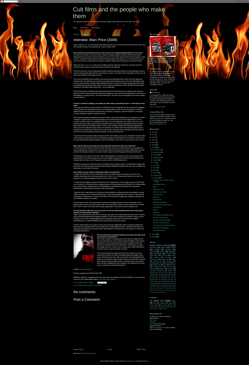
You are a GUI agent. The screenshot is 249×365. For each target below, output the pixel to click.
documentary (154, 259)
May (155, 167)
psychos (153, 252)
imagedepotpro (130, 361)
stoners (172, 290)
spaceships (157, 253)
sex (174, 263)
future (174, 259)
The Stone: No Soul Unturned (162, 205)
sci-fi (160, 287)
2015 (153, 147)
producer (91, 285)
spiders (159, 274)
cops (160, 263)
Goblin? (155, 210)
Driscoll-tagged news (158, 327)
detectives (152, 274)
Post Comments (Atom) (89, 353)
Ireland (153, 308)
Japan (173, 301)
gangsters (172, 252)
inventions (171, 288)
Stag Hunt (156, 212)
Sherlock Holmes (171, 276)
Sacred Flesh (157, 199)
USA (162, 301)
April (155, 170)
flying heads (170, 285)
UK (151, 301)
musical (169, 266)
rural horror (153, 287)
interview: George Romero (161, 222)
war (165, 265)
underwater (160, 292)
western (166, 274)
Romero (114, 176)
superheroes (156, 265)
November (156, 152)
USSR (158, 308)
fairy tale (170, 277)
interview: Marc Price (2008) (161, 220)
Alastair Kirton (88, 65)
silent (151, 276)
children (156, 257)
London (163, 283)
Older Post (141, 349)
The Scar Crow (157, 194)
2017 (153, 142)
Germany (164, 305)
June (155, 165)
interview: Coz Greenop (160, 217)
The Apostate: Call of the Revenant (164, 225)
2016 (153, 145)
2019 (153, 140)
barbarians (155, 277)
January (156, 178)
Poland (163, 308)
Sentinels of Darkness (160, 202)
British (80, 285)
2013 (153, 237)
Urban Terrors (84, 28)
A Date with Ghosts (159, 230)
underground (153, 292)
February (156, 175)
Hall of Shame (96, 28)
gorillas (170, 270)
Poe (163, 272)
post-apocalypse (169, 281)
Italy (154, 303)
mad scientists (162, 279)
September (157, 157)
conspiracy (170, 272)
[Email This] (98, 283)
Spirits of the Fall (158, 189)
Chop (154, 187)
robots (168, 263)
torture (166, 287)
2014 (153, 234)
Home (75, 28)
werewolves (165, 259)
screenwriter (98, 285)
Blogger (146, 361)
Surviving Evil (157, 207)
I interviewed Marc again (106, 279)
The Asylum (170, 283)
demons (164, 255)
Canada (159, 306)
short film (153, 247)
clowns (172, 274)
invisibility (152, 279)
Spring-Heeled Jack (161, 288)
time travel (170, 268)
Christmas (172, 265)
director (85, 285)
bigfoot (163, 277)
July (154, 162)
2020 (153, 137)
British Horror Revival (160, 245)
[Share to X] (102, 283)
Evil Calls (152, 324)
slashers (169, 261)
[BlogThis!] (100, 283)
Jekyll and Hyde (159, 276)
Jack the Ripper (154, 283)
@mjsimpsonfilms (159, 118)
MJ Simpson (156, 92)
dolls (158, 272)
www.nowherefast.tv (85, 269)
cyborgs (152, 272)
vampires (168, 249)
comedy (173, 247)
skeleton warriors (162, 290)
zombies (157, 249)
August (155, 160)
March (155, 172)
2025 (153, 134)
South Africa (172, 306)
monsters (168, 257)
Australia (152, 306)
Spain (171, 305)
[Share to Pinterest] (106, 283)
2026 (153, 132)
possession (153, 281)
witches (173, 255)
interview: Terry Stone (160, 192)
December (156, 150)
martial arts (157, 261)
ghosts (163, 247)
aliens (162, 252)
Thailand (162, 303)
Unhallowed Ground (159, 184)
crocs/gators (153, 285)
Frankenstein (158, 266)
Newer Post (78, 349)
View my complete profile (157, 107)
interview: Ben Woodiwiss (161, 228)
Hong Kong (153, 305)
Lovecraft (153, 268)
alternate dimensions (157, 270)
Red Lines (156, 197)
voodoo (160, 281)
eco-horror (161, 285)
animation (169, 253)
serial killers (153, 255)
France (165, 306)
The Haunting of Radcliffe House (163, 215)
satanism (161, 268)
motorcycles (153, 290)
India (170, 303)
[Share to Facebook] (104, 283)
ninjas (171, 279)
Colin (85, 45)
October (156, 155)
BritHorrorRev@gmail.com (158, 124)
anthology (153, 263)
